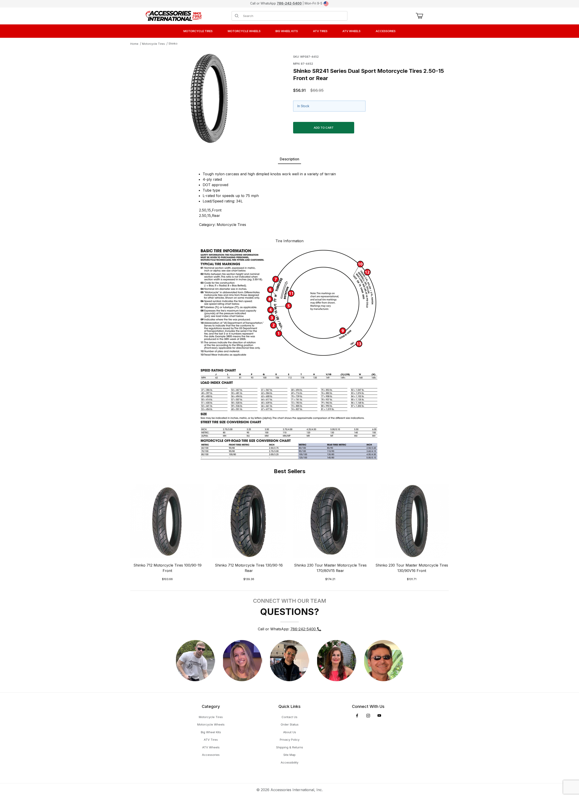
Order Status (290, 724)
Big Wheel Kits (211, 732)
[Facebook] (357, 715)
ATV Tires (211, 739)
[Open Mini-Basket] (418, 15)
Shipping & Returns (289, 747)
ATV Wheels (211, 747)
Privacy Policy (289, 739)
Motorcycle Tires (153, 43)
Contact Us (289, 717)
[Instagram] (368, 715)
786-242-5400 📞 (305, 629)
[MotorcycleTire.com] (173, 15)
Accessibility (289, 762)
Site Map (289, 755)
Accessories (211, 755)
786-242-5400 (289, 3)
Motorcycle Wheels (211, 724)
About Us (289, 732)
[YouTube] (379, 715)
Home (134, 43)
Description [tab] (289, 159)
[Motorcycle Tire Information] (289, 353)
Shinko (173, 43)
